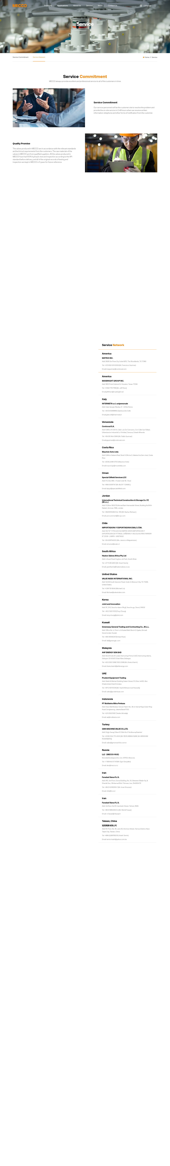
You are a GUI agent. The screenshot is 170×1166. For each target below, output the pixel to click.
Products (48, 6)
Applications (62, 6)
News (100, 6)
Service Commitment (20, 57)
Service (89, 6)
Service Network (39, 57)
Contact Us (112, 6)
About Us (77, 6)
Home (147, 57)
